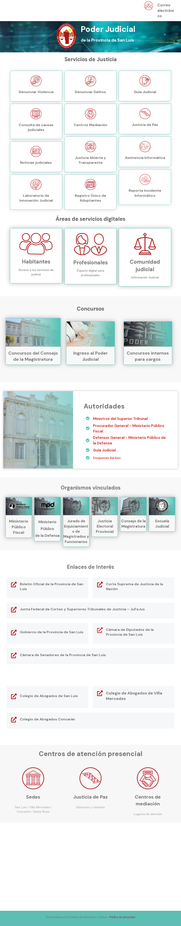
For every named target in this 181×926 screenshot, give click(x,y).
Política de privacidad (122, 917)
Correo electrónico (165, 10)
